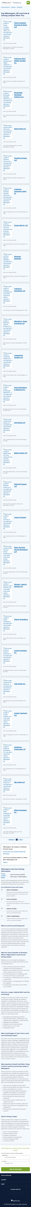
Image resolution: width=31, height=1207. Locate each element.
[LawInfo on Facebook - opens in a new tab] (8, 1193)
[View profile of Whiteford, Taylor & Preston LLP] (7, 327)
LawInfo (3, 1179)
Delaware (13, 7)
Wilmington (19, 7)
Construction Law (8, 851)
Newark (5, 862)
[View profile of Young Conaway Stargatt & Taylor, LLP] (7, 30)
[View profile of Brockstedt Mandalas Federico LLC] (7, 99)
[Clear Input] (28, 1157)
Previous (11, 839)
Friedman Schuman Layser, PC (20, 191)
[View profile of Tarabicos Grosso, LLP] (7, 163)
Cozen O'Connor (20, 517)
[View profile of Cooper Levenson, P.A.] (7, 719)
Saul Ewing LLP (19, 423)
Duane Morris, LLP (21, 225)
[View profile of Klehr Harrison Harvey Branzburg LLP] (7, 555)
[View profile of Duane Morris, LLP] (7, 229)
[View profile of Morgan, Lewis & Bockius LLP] (7, 590)
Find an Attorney (6, 1175)
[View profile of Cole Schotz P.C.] (7, 686)
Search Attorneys (15, 1169)
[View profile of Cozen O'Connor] (7, 521)
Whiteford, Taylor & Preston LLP (20, 322)
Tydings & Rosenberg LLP (19, 290)
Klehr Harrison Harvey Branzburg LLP (21, 549)
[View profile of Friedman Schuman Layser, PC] (7, 196)
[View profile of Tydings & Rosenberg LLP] (7, 294)
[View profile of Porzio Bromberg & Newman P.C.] (7, 393)
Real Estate (6, 853)
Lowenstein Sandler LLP (18, 356)
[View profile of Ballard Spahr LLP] (7, 457)
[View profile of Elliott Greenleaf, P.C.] (7, 816)
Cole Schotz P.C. (20, 684)
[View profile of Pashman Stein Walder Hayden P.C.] (7, 65)
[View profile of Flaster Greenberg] (7, 623)
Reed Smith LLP (20, 129)
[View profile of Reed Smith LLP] (7, 131)
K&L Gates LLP (19, 782)
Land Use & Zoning (5, 7)
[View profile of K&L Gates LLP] (7, 785)
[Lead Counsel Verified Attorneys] (5, 875)
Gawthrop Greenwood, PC (20, 748)
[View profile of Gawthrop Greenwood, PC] (7, 753)
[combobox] (15, 1157)
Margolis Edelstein (17, 257)
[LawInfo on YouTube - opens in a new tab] (17, 1193)
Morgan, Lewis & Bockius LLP (20, 585)
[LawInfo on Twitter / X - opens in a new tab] (13, 1193)
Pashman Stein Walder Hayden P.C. (20, 61)
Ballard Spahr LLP (20, 453)
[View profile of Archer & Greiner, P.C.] (7, 655)
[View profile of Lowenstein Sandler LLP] (7, 360)
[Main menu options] (6, 2)
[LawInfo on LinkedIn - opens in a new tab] (22, 1193)
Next (20, 839)
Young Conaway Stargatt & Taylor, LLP (20, 25)
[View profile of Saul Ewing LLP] (7, 425)
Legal (2, 1184)
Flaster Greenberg (21, 619)
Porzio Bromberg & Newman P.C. (20, 389)
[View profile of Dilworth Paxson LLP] (7, 489)
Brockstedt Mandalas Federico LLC (19, 95)
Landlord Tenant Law (19, 851)
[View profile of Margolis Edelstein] (7, 261)
